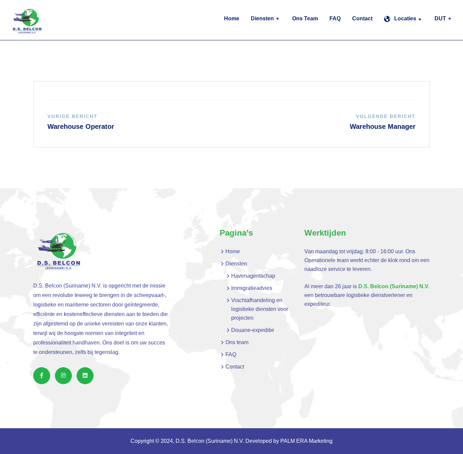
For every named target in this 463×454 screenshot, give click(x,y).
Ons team (305, 18)
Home (231, 18)
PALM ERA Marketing (306, 441)
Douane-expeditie (252, 330)
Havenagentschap (253, 276)
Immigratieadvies (251, 288)
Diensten (262, 18)
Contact (362, 18)
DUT (440, 18)
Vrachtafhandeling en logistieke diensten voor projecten (259, 309)
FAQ (335, 18)
